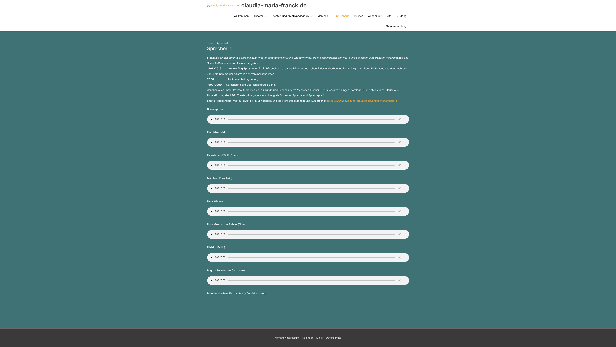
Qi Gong (401, 16)
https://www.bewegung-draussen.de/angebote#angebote (362, 100)
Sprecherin (342, 16)
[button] (264, 16)
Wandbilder (374, 16)
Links (319, 337)
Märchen (322, 16)
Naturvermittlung (396, 26)
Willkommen (241, 16)
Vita (389, 16)
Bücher (358, 16)
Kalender (307, 337)
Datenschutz (333, 337)
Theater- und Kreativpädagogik (290, 16)
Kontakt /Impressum (287, 337)
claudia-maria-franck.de (274, 5)
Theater (258, 16)
